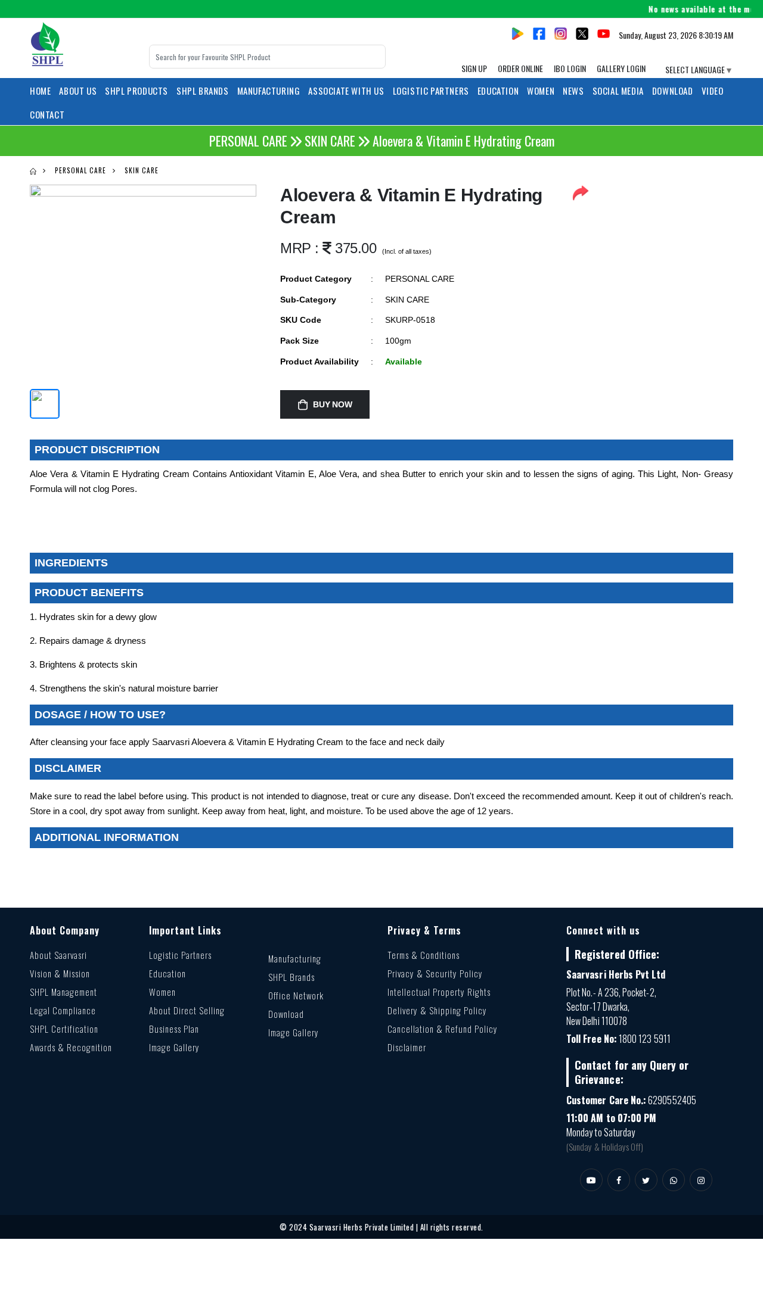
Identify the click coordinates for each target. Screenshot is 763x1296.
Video (713, 90)
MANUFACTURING (268, 90)
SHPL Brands (202, 90)
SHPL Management (63, 991)
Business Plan (174, 1028)
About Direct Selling (187, 1010)
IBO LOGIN (570, 68)
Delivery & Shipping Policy (437, 1010)
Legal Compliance (63, 1010)
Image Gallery (174, 1047)
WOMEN (540, 90)
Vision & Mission (60, 973)
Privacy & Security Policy (435, 973)
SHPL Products (136, 90)
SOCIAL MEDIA (618, 90)
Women (162, 991)
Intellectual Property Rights (439, 991)
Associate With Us (346, 90)
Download (672, 90)
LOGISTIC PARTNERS (431, 90)
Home (40, 90)
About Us (78, 90)
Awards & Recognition (71, 1047)
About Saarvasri (58, 954)
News (573, 90)
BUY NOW (332, 404)
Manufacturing (294, 958)
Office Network (296, 995)
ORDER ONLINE (520, 68)
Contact (47, 114)
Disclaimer (406, 1047)
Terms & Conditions (423, 954)
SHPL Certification (64, 1028)
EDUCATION (498, 90)
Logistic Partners (180, 954)
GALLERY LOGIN (621, 68)
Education (167, 973)
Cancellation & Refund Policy (442, 1028)
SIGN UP (474, 68)
